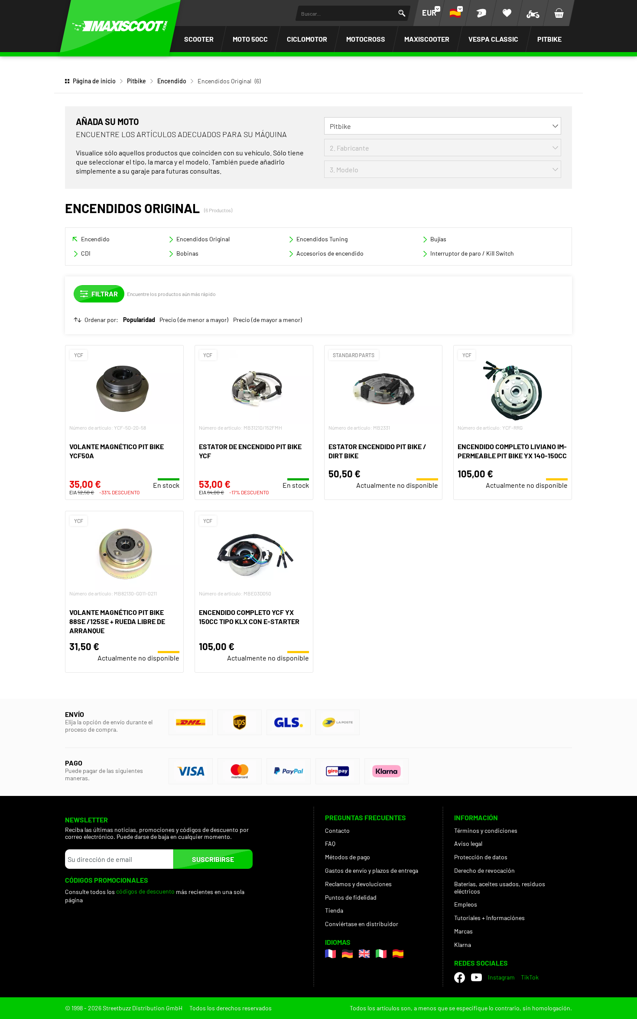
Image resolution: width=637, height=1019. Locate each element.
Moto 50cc (250, 39)
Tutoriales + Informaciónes (489, 917)
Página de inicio (94, 81)
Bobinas (187, 253)
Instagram (501, 977)
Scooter (199, 39)
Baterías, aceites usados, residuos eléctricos (499, 887)
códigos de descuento (145, 891)
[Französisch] (330, 953)
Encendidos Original (203, 239)
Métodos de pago (347, 857)
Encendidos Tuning (322, 239)
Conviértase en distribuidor (361, 923)
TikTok (530, 977)
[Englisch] (364, 953)
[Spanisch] (398, 953)
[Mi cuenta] (481, 13)
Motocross (365, 39)
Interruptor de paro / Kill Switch (472, 253)
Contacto (337, 830)
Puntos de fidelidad (351, 897)
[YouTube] (476, 977)
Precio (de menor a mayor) (193, 320)
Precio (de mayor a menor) (267, 320)
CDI (86, 253)
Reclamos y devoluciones (358, 884)
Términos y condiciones (485, 830)
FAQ (330, 843)
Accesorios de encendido (330, 253)
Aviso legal (468, 843)
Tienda (334, 910)
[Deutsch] (347, 953)
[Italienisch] (381, 953)
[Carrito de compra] (559, 13)
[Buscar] (402, 13)
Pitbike (549, 39)
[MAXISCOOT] (120, 26)
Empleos (465, 904)
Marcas (463, 931)
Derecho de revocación (484, 870)
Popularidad (139, 320)
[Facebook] (459, 977)
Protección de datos (480, 857)
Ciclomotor (307, 39)
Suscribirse (213, 859)
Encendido (171, 81)
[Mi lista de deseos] (507, 13)
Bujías (438, 239)
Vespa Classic (493, 39)
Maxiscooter (426, 39)
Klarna (462, 944)
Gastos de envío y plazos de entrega (371, 870)
